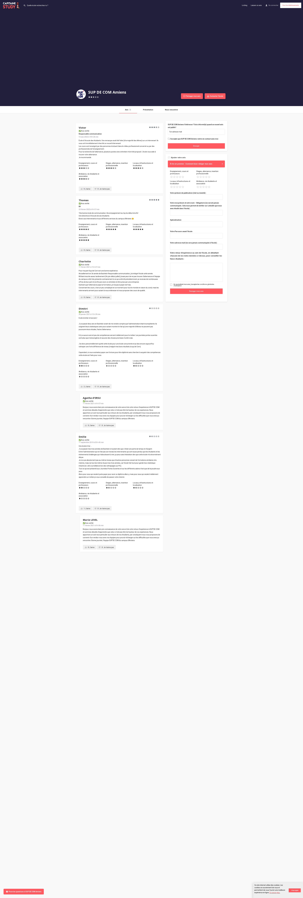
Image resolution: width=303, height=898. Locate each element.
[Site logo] (12, 5)
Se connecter (273, 5)
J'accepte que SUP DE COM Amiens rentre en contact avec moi (194, 139)
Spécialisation (175, 220)
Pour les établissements (291, 5)
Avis (127, 110)
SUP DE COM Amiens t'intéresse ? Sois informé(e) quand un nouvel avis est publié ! (195, 126)
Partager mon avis (196, 291)
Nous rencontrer (171, 110)
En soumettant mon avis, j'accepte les (194, 285)
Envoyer (196, 146)
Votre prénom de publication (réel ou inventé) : (188, 193)
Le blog (244, 5)
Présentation (148, 110)
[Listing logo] (81, 94)
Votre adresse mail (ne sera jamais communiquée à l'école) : (194, 243)
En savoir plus (275, 893)
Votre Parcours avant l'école (181, 231)
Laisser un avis (256, 5)
